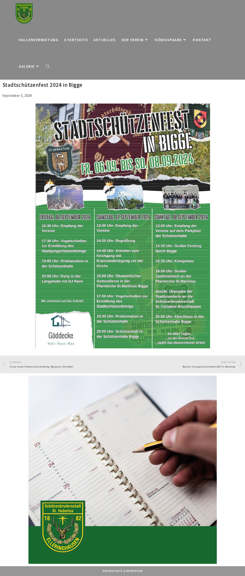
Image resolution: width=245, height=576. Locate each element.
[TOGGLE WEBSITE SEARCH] (47, 66)
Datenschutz (113, 571)
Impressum (134, 571)
